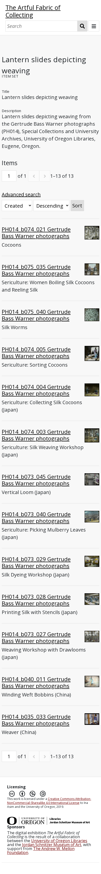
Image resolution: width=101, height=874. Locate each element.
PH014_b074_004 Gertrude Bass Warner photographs (36, 390)
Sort (77, 205)
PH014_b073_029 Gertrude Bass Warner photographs (36, 562)
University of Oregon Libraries (59, 840)
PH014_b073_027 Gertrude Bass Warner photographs (36, 637)
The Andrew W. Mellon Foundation (41, 850)
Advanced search (21, 194)
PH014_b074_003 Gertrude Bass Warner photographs (36, 435)
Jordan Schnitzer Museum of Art (51, 844)
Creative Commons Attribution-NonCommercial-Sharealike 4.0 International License (49, 801)
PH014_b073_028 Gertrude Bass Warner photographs (36, 600)
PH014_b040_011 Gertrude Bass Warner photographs (36, 682)
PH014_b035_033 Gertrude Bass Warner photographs (36, 720)
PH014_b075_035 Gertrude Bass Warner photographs (36, 270)
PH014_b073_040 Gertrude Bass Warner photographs (36, 517)
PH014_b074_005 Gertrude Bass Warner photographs (36, 352)
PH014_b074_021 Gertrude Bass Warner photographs (36, 232)
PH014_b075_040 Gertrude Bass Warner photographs (36, 315)
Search (82, 26)
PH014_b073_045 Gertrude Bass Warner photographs (36, 480)
